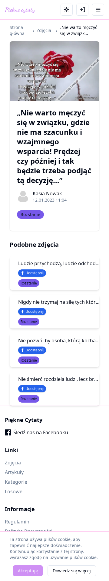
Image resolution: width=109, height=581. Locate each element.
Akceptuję (28, 570)
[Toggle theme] (67, 10)
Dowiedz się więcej (72, 570)
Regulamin (17, 521)
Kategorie (16, 482)
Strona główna (17, 30)
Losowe (13, 491)
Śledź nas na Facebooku (40, 432)
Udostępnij (34, 272)
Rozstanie (30, 214)
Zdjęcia (44, 30)
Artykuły (14, 472)
